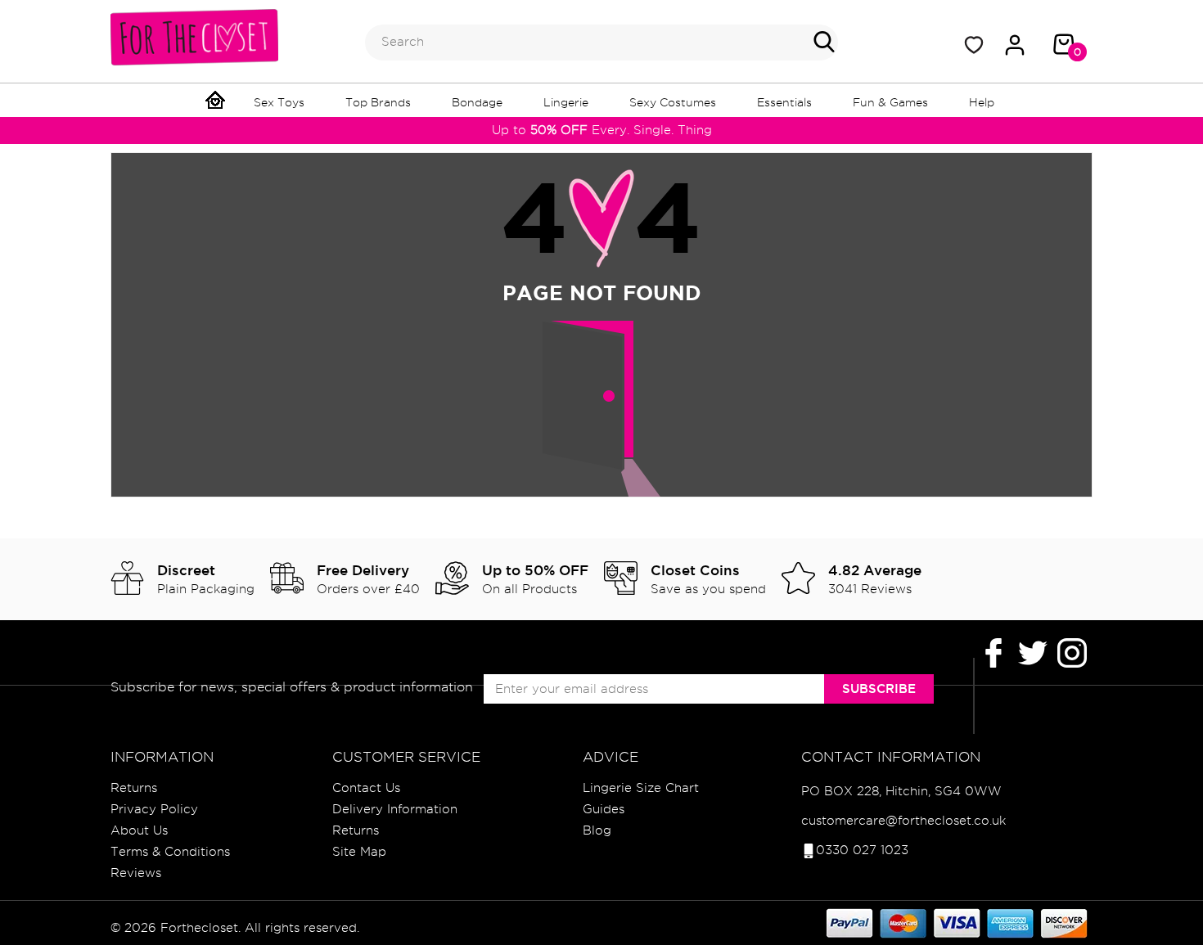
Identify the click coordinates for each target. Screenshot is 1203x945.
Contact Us (366, 787)
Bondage (477, 102)
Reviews (135, 873)
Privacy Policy (154, 809)
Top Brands (378, 102)
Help (981, 102)
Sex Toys (279, 102)
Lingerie (565, 102)
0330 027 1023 (862, 850)
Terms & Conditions (170, 851)
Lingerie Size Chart (641, 787)
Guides (603, 809)
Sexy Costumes (672, 102)
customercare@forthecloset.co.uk (903, 820)
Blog (597, 830)
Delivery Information (394, 809)
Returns (133, 787)
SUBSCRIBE (879, 688)
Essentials (784, 102)
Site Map (359, 851)
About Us (139, 830)
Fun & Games (890, 102)
